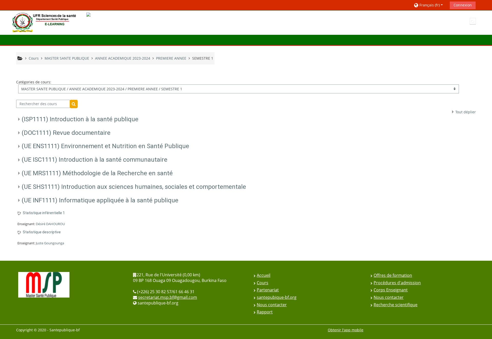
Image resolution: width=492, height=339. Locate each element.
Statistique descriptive (42, 232)
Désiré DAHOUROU (50, 224)
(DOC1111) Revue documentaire (66, 132)
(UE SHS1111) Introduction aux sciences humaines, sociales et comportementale (134, 186)
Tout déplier (465, 112)
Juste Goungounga (50, 243)
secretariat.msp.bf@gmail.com (167, 297)
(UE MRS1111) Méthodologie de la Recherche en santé (97, 173)
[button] (430, 5)
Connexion (463, 5)
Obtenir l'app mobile (345, 329)
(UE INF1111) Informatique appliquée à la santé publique (100, 200)
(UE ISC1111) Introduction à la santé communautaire (94, 159)
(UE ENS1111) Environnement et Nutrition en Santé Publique (105, 146)
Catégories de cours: (33, 82)
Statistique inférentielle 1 (44, 213)
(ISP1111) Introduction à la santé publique (80, 119)
